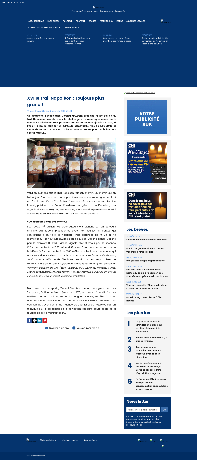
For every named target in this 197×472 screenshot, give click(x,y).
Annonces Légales (135, 21)
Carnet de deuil (72, 28)
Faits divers (53, 21)
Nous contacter (91, 446)
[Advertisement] (98, 68)
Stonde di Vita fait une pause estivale (40, 39)
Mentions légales (70, 446)
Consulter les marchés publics (44, 28)
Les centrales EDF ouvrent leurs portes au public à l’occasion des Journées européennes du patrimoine (147, 279)
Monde (119, 21)
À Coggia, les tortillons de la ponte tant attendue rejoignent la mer (77, 41)
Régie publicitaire (48, 446)
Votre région (106, 21)
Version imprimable (87, 328)
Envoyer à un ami (59, 328)
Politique (68, 21)
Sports (92, 21)
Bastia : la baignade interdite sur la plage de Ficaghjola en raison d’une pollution (155, 41)
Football (80, 21)
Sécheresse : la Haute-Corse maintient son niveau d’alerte (117, 39)
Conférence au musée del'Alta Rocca (146, 245)
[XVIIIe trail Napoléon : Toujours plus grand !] (71, 139)
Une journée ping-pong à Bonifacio (145, 266)
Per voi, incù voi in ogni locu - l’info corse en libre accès (98, 11)
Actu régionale (36, 21)
